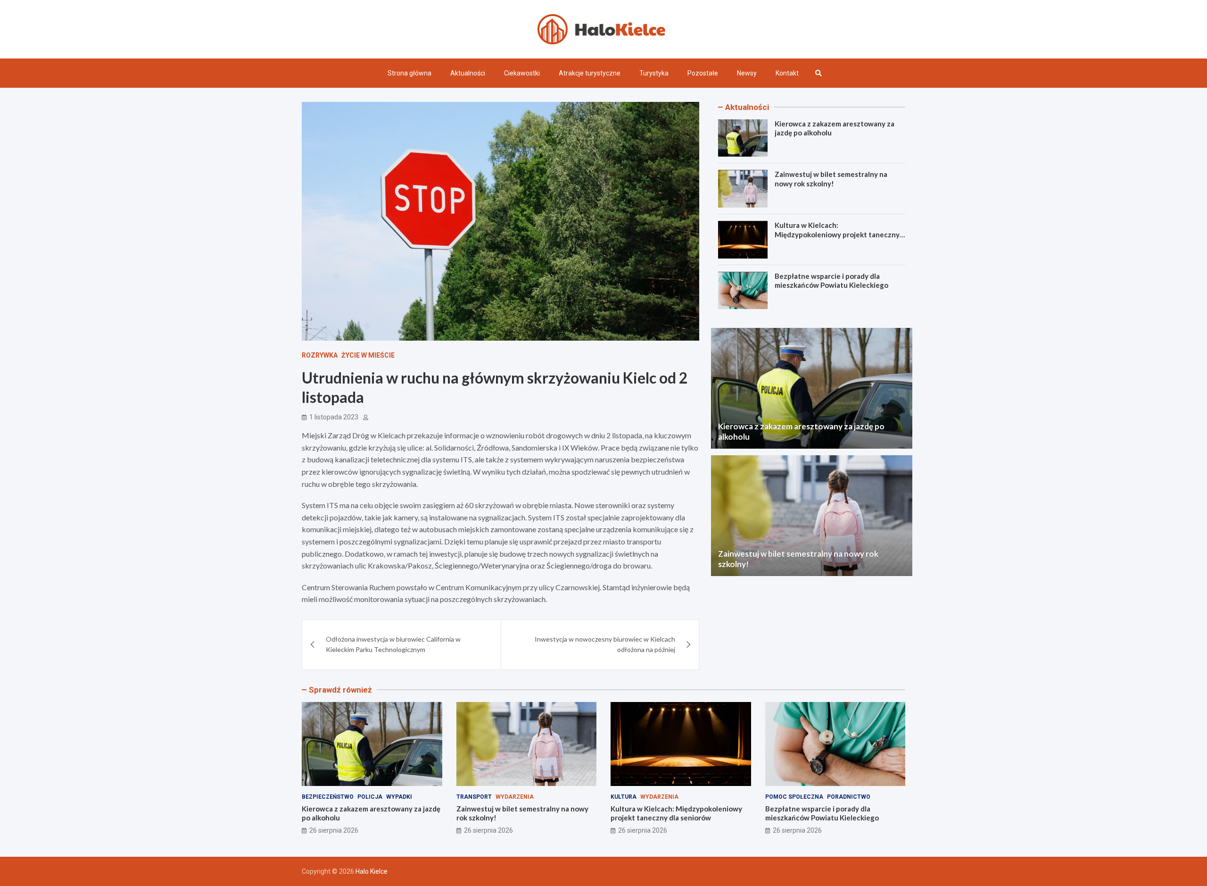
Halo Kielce (371, 871)
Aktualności (467, 73)
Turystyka (654, 73)
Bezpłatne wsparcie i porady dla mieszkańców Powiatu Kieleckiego (831, 281)
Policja (369, 797)
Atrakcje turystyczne (589, 73)
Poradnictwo (848, 797)
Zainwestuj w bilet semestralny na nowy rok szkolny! (831, 179)
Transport (474, 797)
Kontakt (787, 73)
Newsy (747, 73)
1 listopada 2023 (333, 417)
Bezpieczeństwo (328, 797)
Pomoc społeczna (794, 797)
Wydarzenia (515, 797)
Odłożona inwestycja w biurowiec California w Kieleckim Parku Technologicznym (393, 644)
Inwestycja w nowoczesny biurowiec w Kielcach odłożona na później (605, 644)
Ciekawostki (522, 73)
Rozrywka (320, 355)
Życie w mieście (368, 355)
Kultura (624, 797)
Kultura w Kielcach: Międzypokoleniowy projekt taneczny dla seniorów (837, 234)
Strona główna (409, 73)
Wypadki (399, 797)
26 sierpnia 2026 (333, 830)
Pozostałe (702, 73)
